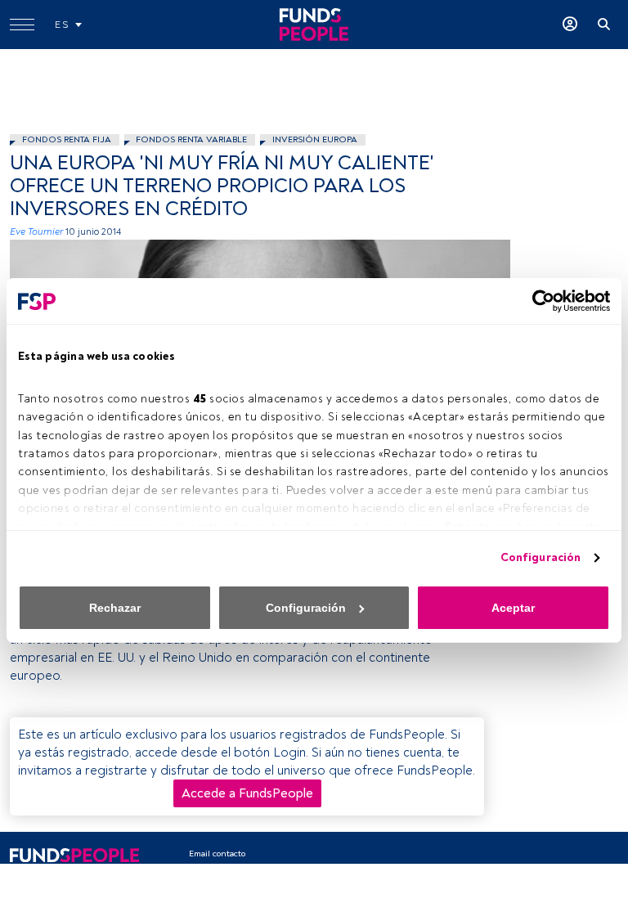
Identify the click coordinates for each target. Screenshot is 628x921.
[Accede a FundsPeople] (570, 24)
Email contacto (217, 853)
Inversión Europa (314, 139)
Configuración (540, 557)
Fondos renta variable (191, 139)
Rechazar (115, 607)
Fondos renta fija (66, 139)
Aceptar (513, 607)
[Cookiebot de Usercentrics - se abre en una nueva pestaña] (538, 301)
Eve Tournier (36, 232)
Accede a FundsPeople (247, 793)
